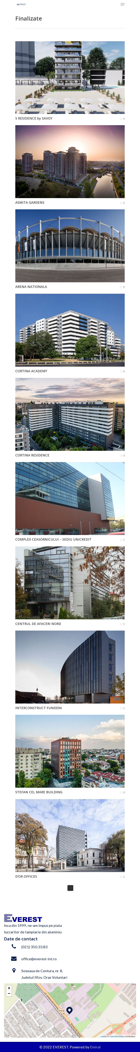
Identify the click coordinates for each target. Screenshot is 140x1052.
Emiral (95, 1047)
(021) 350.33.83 (34, 947)
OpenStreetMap (117, 1036)
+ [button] (9, 988)
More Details (71, 74)
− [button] (9, 993)
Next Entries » (70, 888)
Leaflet (103, 1036)
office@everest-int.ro (39, 959)
